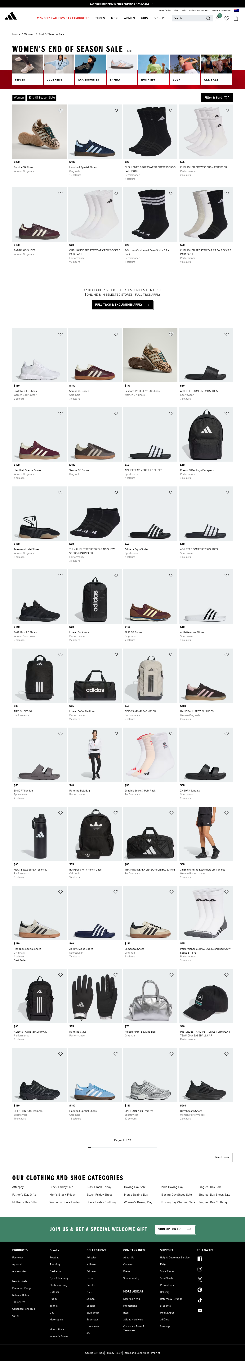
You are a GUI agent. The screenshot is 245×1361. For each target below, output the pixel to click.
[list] (106, 98)
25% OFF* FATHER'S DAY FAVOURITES (63, 18)
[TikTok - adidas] (215, 1301)
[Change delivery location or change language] (236, 11)
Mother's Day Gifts (24, 1202)
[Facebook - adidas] (215, 1259)
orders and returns (199, 11)
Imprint (155, 1353)
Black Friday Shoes (100, 1194)
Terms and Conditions (136, 1353)
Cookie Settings (94, 1353)
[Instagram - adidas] (215, 1270)
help (184, 11)
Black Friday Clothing (101, 1202)
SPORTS (159, 18)
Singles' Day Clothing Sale (212, 1203)
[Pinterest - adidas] (215, 1290)
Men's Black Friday (62, 1194)
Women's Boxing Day (138, 1202)
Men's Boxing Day (136, 1194)
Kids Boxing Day (172, 1187)
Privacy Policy (113, 1353)
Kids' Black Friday (99, 1187)
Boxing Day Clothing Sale (178, 1202)
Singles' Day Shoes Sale (214, 1194)
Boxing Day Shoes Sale (176, 1194)
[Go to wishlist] (226, 18)
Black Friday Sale (61, 1187)
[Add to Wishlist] (60, 111)
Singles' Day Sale (209, 1187)
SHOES (100, 18)
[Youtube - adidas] (215, 1311)
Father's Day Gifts (24, 1194)
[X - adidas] (215, 1280)
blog (176, 11)
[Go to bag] (235, 18)
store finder (165, 11)
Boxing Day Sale (135, 1187)
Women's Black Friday (65, 1202)
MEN (114, 18)
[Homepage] (11, 16)
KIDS (144, 18)
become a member (221, 11)
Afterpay (18, 1187)
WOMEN (129, 18)
